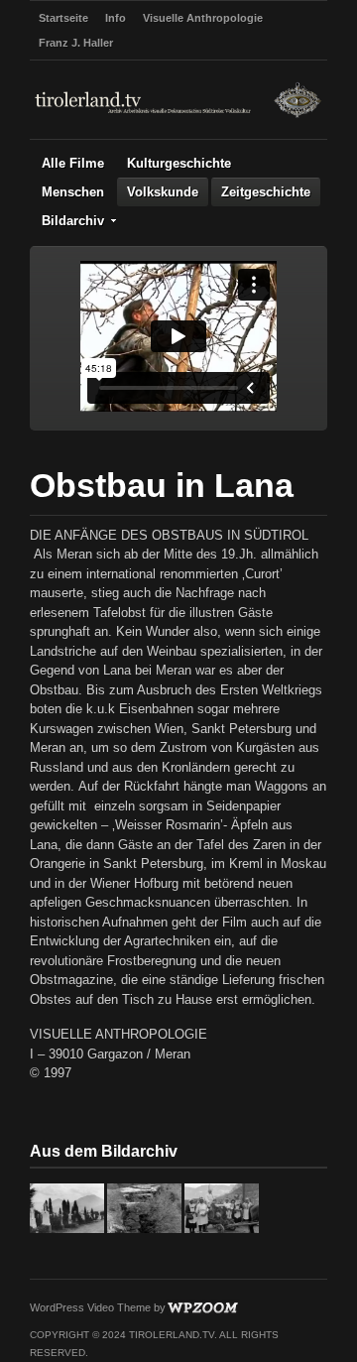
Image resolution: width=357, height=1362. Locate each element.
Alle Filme (73, 163)
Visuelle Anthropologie (203, 18)
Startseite (63, 18)
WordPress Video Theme (90, 1307)
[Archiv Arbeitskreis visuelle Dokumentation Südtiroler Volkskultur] (178, 116)
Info (115, 18)
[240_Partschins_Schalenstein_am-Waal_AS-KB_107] (144, 1229)
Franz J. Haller (76, 43)
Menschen (73, 192)
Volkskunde (162, 192)
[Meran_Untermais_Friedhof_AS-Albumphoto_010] (67, 1229)
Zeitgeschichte (265, 192)
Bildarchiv (73, 220)
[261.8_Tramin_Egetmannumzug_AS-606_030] (221, 1229)
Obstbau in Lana (162, 485)
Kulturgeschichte (179, 163)
